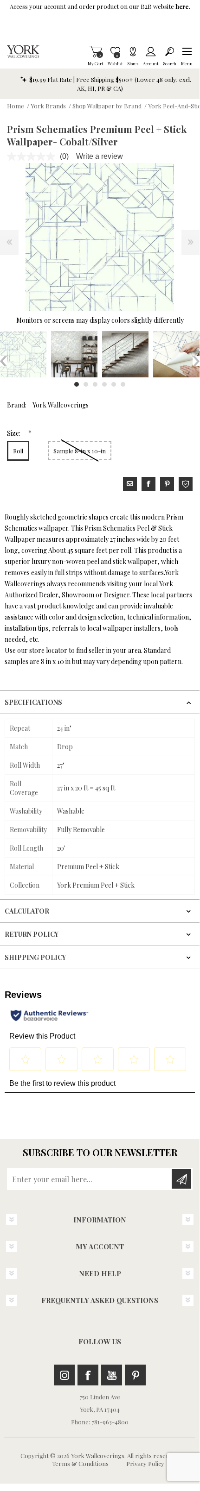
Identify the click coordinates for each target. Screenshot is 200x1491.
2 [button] (86, 384)
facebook (148, 484)
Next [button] (196, 361)
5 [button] (113, 384)
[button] (187, 51)
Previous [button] (3, 361)
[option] (74, 354)
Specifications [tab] (33, 702)
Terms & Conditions (80, 1463)
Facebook (87, 1375)
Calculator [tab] (27, 911)
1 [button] (76, 384)
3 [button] (95, 384)
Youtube (111, 1375)
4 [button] (104, 384)
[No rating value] (33, 156)
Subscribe (181, 1179)
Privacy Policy (145, 1463)
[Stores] (132, 51)
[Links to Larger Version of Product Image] (100, 237)
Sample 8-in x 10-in (79, 451)
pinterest (167, 484)
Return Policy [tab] (31, 934)
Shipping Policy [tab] (35, 957)
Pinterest (135, 1375)
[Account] (150, 51)
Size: (14, 433)
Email (130, 484)
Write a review (99, 156)
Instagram (64, 1375)
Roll (18, 451)
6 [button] (123, 384)
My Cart (95, 51)
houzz (186, 484)
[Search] (169, 51)
